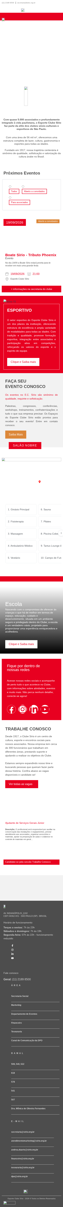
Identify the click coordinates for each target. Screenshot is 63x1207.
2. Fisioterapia (16, 521)
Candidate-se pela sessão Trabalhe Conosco (28, 862)
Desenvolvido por (9, 1206)
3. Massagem (15, 533)
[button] (15, 222)
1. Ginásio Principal (18, 509)
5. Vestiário (14, 557)
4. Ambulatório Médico (20, 545)
